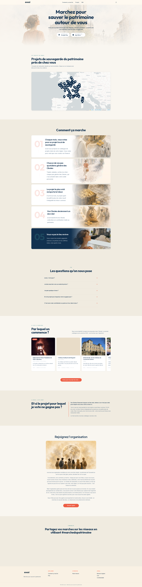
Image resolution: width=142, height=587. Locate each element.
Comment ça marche (67, 2)
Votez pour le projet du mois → (71, 380)
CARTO (108, 109)
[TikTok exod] (73, 556)
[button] (70, 83)
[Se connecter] (116, 2)
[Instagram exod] (68, 556)
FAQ (82, 2)
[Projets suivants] (110, 356)
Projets (77, 2)
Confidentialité (100, 577)
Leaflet (92, 109)
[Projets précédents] (31, 356)
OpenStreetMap (98, 109)
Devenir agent (71, 505)
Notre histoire (75, 573)
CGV (98, 575)
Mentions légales (101, 573)
